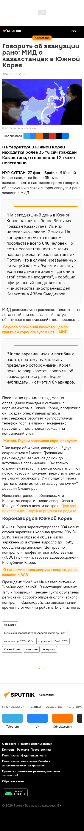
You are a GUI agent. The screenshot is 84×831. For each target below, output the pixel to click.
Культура (74, 707)
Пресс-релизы (41, 749)
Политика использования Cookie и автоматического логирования (26, 763)
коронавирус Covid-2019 (53, 641)
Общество (10, 624)
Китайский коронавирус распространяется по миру (34, 632)
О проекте (9, 744)
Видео (36, 707)
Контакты (8, 749)
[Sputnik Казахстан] (13, 32)
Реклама (23, 749)
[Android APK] (15, 793)
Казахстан (32, 649)
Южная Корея (12, 649)
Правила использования (35, 744)
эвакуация (49, 649)
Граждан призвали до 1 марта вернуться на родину (39, 508)
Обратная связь (13, 781)
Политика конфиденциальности (24, 755)
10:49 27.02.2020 (14, 74)
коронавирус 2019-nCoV (18, 641)
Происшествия (14, 707)
